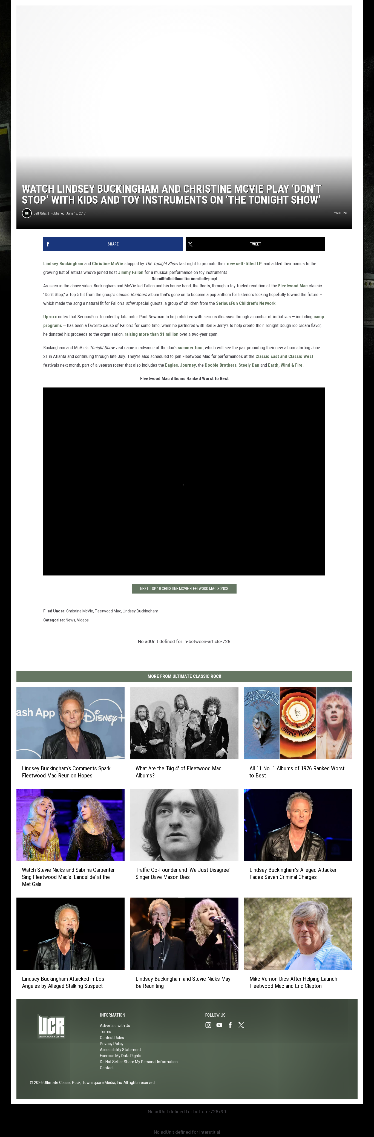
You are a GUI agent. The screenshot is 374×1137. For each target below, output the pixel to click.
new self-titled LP (244, 263)
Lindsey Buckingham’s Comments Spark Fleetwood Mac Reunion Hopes (66, 772)
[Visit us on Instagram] (210, 1025)
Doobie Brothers (221, 365)
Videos (83, 620)
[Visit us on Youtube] (221, 1025)
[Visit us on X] (243, 1025)
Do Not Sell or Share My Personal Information (139, 1062)
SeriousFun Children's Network (245, 303)
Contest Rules (112, 1037)
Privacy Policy (111, 1043)
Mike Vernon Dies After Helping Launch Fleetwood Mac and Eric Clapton (293, 982)
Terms (105, 1031)
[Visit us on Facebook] (232, 1025)
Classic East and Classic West (284, 356)
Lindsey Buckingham (63, 263)
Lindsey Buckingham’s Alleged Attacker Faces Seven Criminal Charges (292, 873)
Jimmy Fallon (130, 272)
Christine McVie (107, 263)
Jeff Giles (40, 213)
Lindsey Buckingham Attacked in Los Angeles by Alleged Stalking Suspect (63, 982)
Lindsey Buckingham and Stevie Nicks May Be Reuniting (183, 982)
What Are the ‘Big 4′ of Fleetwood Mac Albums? (178, 772)
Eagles (171, 365)
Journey (188, 365)
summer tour (190, 347)
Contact (107, 1068)
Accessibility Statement (120, 1050)
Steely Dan (248, 365)
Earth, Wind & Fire (285, 365)
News (70, 620)
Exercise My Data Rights (120, 1056)
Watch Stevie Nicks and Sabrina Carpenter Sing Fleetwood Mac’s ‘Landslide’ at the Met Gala (68, 877)
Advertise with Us (115, 1025)
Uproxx (50, 316)
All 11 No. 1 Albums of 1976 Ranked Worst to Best (296, 772)
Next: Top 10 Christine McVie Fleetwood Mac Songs (184, 588)
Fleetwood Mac (293, 285)
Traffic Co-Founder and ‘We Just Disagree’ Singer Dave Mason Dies (183, 873)
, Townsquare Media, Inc (101, 1082)
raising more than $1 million (152, 334)
